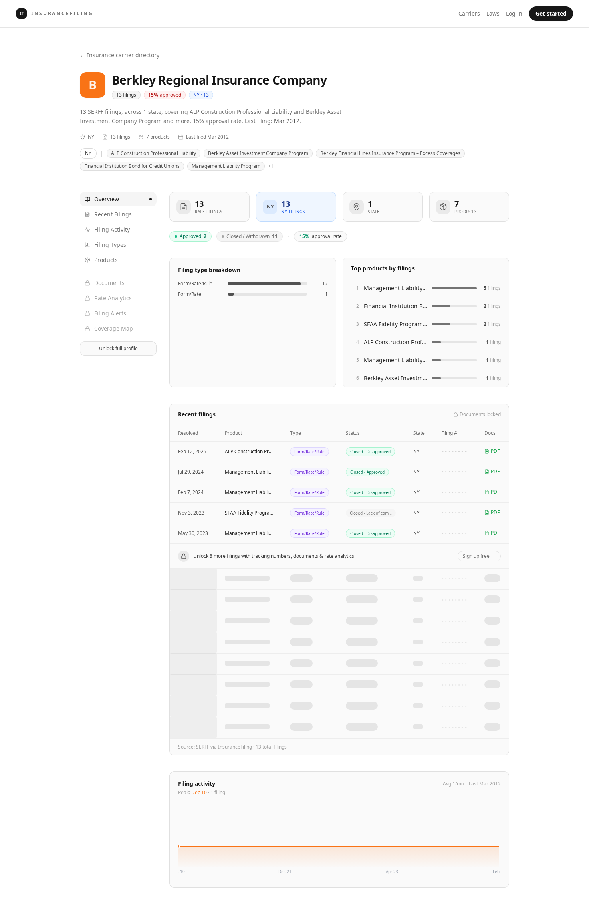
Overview (106, 199)
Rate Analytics (113, 298)
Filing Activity (112, 229)
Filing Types (110, 244)
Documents (109, 283)
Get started (551, 13)
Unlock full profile (118, 348)
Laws (493, 13)
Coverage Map (113, 328)
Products (106, 260)
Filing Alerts (110, 313)
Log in (514, 13)
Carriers (469, 13)
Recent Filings (113, 214)
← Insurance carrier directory (119, 55)
